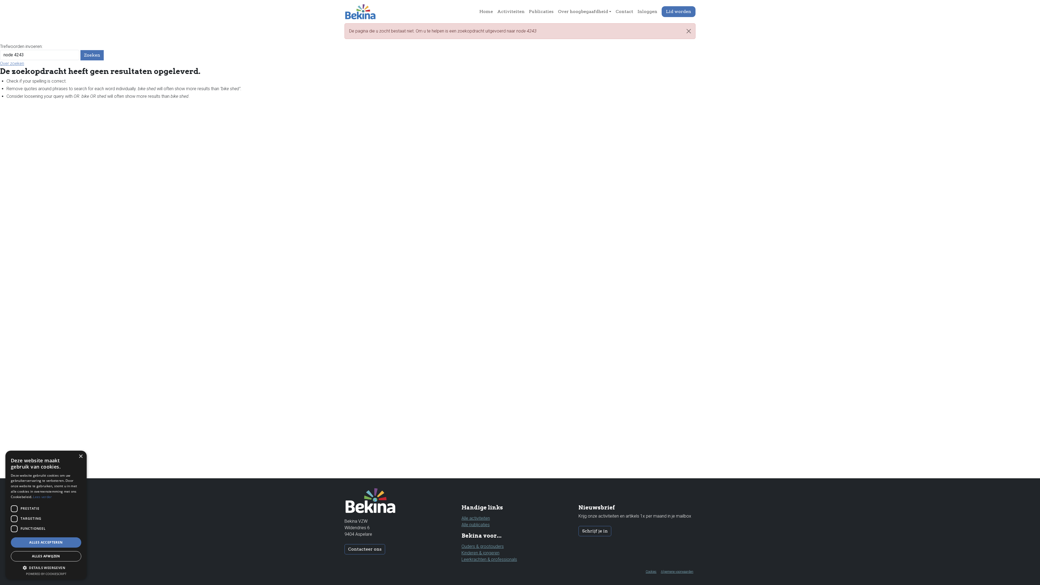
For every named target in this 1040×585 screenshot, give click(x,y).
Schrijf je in (595, 531)
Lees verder (42, 497)
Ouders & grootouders (482, 546)
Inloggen (647, 11)
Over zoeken (12, 63)
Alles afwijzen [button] (46, 556)
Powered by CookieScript (46, 574)
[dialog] (46, 515)
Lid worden (678, 11)
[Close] (688, 31)
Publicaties (541, 11)
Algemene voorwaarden (677, 572)
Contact (624, 11)
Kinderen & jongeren (480, 552)
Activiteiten (511, 11)
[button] (46, 567)
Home (486, 11)
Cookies (651, 572)
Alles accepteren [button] (46, 542)
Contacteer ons (365, 549)
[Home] (362, 12)
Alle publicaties (475, 524)
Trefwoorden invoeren (21, 46)
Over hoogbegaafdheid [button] (583, 11)
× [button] (81, 456)
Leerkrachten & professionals (489, 559)
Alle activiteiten (475, 518)
